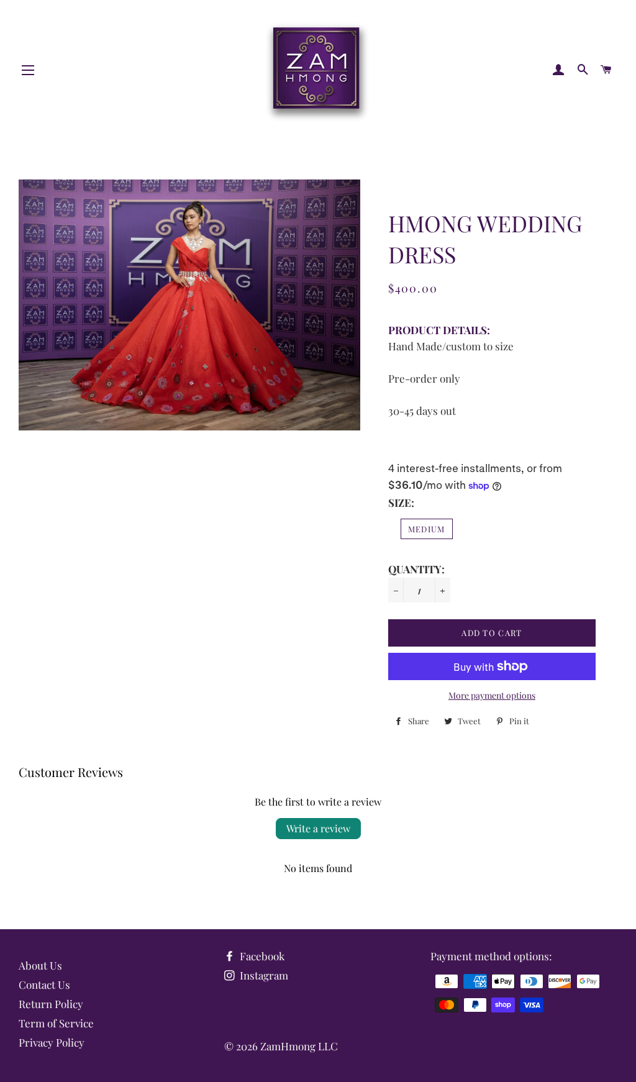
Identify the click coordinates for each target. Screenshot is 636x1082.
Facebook (260, 956)
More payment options (491, 695)
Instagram (262, 975)
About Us (40, 965)
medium (426, 529)
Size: (401, 502)
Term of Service (56, 1023)
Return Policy (51, 1004)
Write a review (318, 828)
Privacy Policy (51, 1042)
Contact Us (44, 984)
